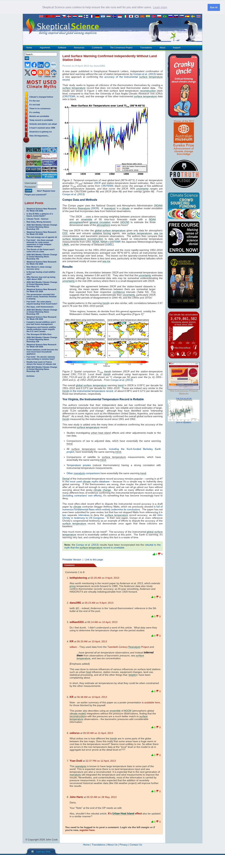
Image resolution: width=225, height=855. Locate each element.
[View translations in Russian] (171, 16)
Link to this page (94, 559)
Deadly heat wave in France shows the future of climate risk (41, 363)
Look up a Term (43, 852)
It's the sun (34, 101)
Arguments (45, 47)
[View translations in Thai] (199, 16)
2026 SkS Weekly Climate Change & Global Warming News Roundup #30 (42, 312)
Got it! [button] (214, 7)
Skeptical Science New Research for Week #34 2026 (41, 210)
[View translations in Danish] (70, 16)
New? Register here (46, 191)
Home (29, 47)
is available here (151, 702)
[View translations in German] (98, 16)
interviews (83, 515)
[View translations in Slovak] (177, 16)
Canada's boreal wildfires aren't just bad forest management (41, 323)
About (162, 47)
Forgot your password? (36, 195)
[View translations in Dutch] (75, 16)
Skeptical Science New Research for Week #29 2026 (41, 345)
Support (176, 47)
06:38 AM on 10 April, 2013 (92, 697)
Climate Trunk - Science (37, 219)
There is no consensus (39, 108)
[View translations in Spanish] (188, 16)
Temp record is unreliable (41, 120)
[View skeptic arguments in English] (42, 16)
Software (62, 47)
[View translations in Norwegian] (154, 16)
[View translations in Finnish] (87, 16)
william (73, 646)
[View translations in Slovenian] (182, 16)
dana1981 (75, 602)
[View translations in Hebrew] (104, 16)
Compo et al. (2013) (144, 74)
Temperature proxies (79, 465)
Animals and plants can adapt (43, 124)
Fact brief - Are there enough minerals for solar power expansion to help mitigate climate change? (40, 243)
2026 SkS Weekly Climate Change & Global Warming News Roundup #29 (42, 339)
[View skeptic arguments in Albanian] (47, 16)
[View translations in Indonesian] (120, 16)
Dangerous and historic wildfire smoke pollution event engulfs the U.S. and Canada (41, 329)
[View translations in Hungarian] (109, 16)
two (64, 515)
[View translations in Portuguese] (165, 16)
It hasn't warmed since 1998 (42, 128)
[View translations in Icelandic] (115, 16)
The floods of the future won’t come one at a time (40, 250)
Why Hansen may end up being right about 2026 (41, 278)
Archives (30, 376)
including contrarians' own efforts (82, 495)
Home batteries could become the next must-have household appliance (42, 352)
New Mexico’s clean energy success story (39, 268)
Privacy (124, 844)
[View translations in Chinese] (53, 16)
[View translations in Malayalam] (149, 16)
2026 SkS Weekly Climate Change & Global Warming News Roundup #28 (42, 369)
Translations (146, 47)
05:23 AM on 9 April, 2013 (99, 602)
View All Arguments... (39, 136)
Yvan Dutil (76, 760)
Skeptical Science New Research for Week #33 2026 (41, 233)
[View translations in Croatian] (59, 16)
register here (87, 830)
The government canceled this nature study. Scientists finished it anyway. (41, 296)
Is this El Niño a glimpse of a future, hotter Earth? (40, 215)
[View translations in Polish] (160, 16)
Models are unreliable (39, 116)
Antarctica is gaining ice (40, 132)
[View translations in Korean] (137, 16)
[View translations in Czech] (64, 16)
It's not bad (34, 105)
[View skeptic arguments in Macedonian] (143, 16)
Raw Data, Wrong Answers (39, 222)
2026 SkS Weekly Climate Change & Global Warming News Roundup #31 (42, 284)
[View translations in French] (92, 16)
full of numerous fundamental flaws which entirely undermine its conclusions (112, 508)
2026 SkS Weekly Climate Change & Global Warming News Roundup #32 (42, 256)
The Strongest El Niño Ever (39, 334)
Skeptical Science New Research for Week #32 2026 (41, 263)
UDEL (109, 244)
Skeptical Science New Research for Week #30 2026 (41, 318)
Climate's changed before (41, 97)
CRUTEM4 (69, 96)
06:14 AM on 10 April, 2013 (102, 622)
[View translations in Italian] (126, 16)
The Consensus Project (121, 47)
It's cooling (34, 112)
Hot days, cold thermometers (40, 307)
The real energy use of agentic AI (42, 237)
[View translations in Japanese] (132, 16)
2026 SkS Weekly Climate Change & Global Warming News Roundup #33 (42, 227)
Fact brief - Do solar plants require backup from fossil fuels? (42, 303)
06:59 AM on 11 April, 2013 (98, 733)
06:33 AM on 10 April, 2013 (92, 641)
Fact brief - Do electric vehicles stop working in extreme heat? (41, 358)
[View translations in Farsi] (81, 16)
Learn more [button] (160, 7)
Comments (97, 47)
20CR (97, 183)
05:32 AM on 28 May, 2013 (102, 797)
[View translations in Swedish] (194, 16)
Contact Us (136, 844)
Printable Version (71, 559)
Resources (79, 47)
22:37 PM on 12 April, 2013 (101, 760)
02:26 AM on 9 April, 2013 (105, 577)
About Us (112, 844)
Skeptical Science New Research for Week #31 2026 (41, 290)
